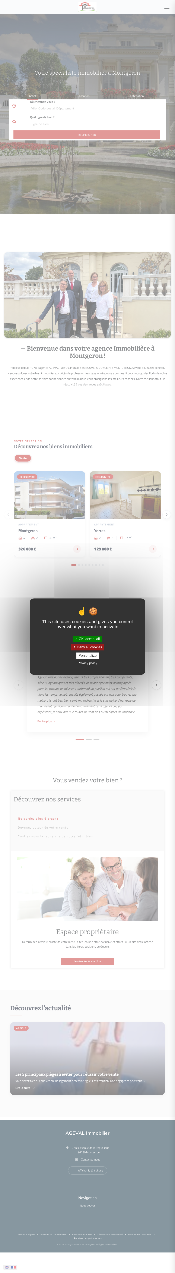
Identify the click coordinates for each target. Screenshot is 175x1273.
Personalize (88, 656)
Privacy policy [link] (87, 663)
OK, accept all (89, 639)
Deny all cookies (89, 647)
